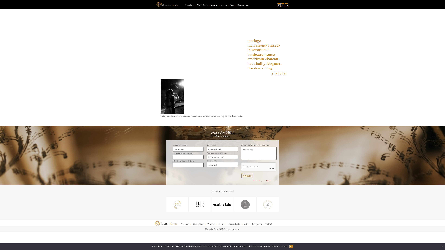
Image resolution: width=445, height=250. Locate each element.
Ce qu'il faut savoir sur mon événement (255, 145)
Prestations (189, 5)
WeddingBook (202, 5)
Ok (291, 246)
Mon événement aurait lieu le (183, 161)
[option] (177, 204)
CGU (246, 224)
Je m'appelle (211, 145)
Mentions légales (234, 224)
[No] (442, 246)
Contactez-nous (243, 5)
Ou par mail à (212, 161)
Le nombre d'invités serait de (183, 153)
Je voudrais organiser (180, 145)
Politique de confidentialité (262, 224)
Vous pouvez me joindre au (217, 153)
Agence (224, 5)
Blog (232, 5)
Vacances (214, 5)
